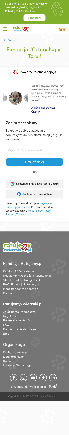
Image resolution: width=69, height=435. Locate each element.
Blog (6, 334)
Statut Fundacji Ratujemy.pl (21, 280)
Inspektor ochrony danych (20, 289)
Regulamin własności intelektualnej (27, 276)
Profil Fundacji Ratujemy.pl (21, 284)
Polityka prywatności (17, 320)
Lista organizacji (14, 357)
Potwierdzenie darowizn (19, 329)
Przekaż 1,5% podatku (18, 271)
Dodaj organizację (15, 352)
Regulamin (10, 316)
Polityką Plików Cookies (20, 11)
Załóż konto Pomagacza (19, 312)
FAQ (6, 325)
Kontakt (8, 293)
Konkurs (8, 361)
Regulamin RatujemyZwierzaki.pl (29, 205)
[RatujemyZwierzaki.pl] (21, 28)
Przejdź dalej (34, 162)
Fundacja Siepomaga (17, 365)
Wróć (11, 40)
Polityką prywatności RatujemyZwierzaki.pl (28, 212)
